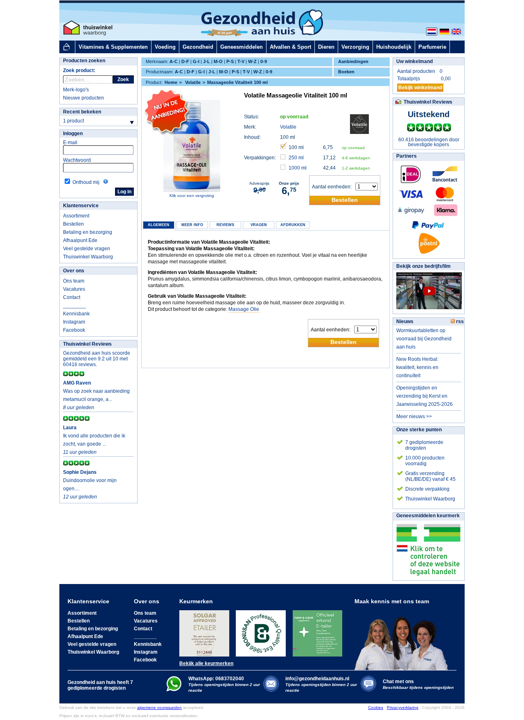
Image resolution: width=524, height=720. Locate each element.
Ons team (73, 281)
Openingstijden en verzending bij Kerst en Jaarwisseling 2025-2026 (424, 396)
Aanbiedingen (353, 61)
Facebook (74, 330)
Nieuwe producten (83, 98)
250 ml (296, 158)
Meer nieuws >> (414, 416)
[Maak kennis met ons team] (404, 637)
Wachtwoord (77, 160)
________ (74, 305)
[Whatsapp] (173, 690)
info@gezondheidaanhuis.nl (321, 684)
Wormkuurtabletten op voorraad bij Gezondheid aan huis (424, 339)
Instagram (74, 322)
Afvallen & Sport (290, 47)
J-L (206, 61)
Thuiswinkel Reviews (87, 344)
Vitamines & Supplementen (113, 47)
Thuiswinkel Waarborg (88, 257)
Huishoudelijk (393, 47)
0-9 (263, 61)
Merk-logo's (76, 90)
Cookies (375, 707)
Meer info (192, 225)
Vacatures (74, 289)
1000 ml (298, 168)
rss (459, 321)
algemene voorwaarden (159, 707)
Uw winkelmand (414, 61)
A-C (173, 61)
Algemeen (158, 225)
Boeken (346, 71)
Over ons (73, 271)
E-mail (70, 142)
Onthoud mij (85, 182)
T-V (240, 61)
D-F (185, 61)
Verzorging (355, 47)
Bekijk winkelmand (420, 88)
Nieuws (404, 321)
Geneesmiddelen (241, 47)
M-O (218, 61)
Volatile (288, 127)
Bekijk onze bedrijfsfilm (423, 266)
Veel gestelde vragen (86, 248)
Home (171, 82)
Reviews (225, 225)
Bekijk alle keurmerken (206, 663)
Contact (71, 297)
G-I (196, 61)
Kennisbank (76, 314)
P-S (230, 61)
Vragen (259, 225)
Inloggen (73, 133)
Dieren (326, 47)
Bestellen (73, 224)
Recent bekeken (82, 112)
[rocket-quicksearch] (88, 79)
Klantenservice (81, 205)
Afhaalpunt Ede (80, 240)
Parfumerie (432, 47)
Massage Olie (243, 309)
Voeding (165, 47)
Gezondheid (198, 47)
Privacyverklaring (402, 707)
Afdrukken (292, 225)
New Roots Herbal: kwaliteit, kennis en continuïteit (417, 367)
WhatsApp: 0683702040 (216, 679)
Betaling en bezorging (87, 232)
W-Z (252, 61)
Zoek (123, 79)
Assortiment (76, 216)
